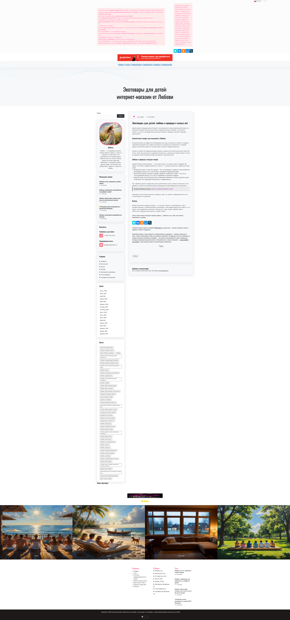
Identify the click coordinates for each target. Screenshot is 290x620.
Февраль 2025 (104, 328)
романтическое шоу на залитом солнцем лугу (111, 472)
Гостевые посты (159, 576)
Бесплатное (104, 264)
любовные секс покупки (106, 415)
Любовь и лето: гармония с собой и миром (110, 182)
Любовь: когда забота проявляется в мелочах (110, 215)
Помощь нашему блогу (140, 581)
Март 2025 (103, 326)
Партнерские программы (108, 272)
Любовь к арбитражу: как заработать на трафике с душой (110, 190)
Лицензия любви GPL (139, 584)
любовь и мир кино (105, 447)
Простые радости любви (107, 396)
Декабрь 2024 (104, 334)
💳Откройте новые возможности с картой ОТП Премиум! (109, 207)
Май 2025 (103, 320)
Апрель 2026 (103, 299)
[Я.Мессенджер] (175, 51)
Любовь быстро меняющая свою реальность (109, 356)
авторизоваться (163, 270)
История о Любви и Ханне (107, 350)
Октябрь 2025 (104, 307)
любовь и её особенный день (108, 442)
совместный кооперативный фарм (109, 475)
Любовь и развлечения (106, 375)
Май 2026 (103, 296)
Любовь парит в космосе (107, 388)
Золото (103, 266)
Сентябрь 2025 (104, 309)
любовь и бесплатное (106, 439)
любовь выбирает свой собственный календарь (110, 432)
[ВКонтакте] (179, 51)
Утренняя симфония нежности (108, 402)
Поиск (99, 113)
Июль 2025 (103, 315)
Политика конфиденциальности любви (139, 577)
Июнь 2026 (103, 293)
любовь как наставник (106, 461)
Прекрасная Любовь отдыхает (108, 394)
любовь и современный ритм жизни (109, 458)
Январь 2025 (103, 331)
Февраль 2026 (104, 304)
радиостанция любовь (106, 468)
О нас (135, 573)
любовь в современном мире (108, 426)
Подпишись (158, 228)
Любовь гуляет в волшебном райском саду (110, 366)
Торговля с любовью (106, 399)
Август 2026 (103, 291)
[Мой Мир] (187, 51)
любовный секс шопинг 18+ (107, 420)
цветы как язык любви (106, 478)
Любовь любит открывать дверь (108, 385)
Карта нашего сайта (139, 582)
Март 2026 (103, 301)
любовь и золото (105, 444)
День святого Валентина (107, 347)
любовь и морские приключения (109, 450)
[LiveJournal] (191, 51)
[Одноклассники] (183, 51)
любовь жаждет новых (106, 436)
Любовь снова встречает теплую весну (110, 391)
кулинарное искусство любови (108, 412)
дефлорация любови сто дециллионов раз (110, 406)
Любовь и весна (104, 370)
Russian (258, 1)
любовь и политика (105, 455)
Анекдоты (104, 261)
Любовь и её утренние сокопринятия (110, 372)
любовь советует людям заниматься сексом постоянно (110, 465)
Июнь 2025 (103, 317)
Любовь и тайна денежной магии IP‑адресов (109, 379)
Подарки (135, 571)
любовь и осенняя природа (107, 453)
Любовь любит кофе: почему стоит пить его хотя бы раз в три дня (110, 199)
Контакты (136, 586)
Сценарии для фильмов (108, 277)
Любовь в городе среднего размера (109, 360)
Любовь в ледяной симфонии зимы (109, 363)
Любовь (103, 269)
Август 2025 (103, 312)
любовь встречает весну (107, 429)
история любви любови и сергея (109, 409)
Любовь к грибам (105, 382)
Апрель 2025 (103, 323)
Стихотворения (105, 274)
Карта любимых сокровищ (107, 353)
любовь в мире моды (106, 423)
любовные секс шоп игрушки (108, 418)
